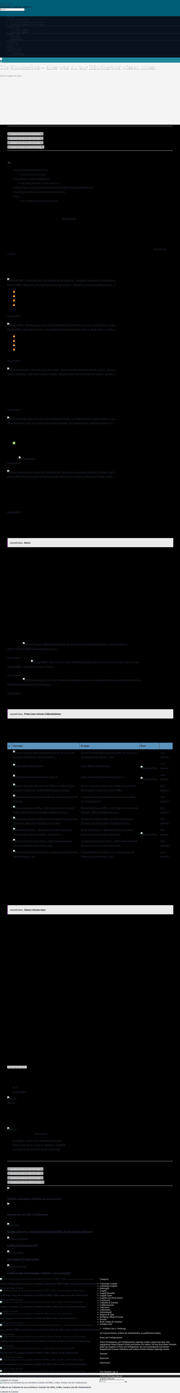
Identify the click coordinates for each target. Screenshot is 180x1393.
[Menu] (1, 59)
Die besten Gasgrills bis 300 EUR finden (28, 22)
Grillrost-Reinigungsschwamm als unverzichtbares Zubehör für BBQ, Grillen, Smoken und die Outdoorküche (49, 1284)
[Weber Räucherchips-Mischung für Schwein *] (35, 776)
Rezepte (103, 1319)
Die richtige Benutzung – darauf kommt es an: (40, 183)
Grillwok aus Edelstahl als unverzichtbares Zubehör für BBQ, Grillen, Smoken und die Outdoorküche (45, 1387)
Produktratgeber (14, 51)
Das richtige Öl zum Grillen (23, 1259)
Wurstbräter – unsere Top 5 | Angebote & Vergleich (37, 1140)
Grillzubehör (105, 1310)
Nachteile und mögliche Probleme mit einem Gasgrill (34, 1198)
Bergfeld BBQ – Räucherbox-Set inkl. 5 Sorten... (31, 666)
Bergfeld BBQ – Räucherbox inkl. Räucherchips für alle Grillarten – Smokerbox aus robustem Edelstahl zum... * (61, 284)
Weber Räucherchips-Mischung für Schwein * (103, 776)
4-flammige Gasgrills (108, 1286)
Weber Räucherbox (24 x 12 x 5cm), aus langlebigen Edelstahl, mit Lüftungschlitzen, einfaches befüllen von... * (61, 423)
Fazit (17, 196)
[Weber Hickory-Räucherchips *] (28, 766)
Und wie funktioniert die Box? (33, 174)
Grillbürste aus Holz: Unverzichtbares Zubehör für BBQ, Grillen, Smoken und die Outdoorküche (43, 1307)
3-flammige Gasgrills (19, 29)
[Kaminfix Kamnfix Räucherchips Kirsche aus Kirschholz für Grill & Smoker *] (46, 801)
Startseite (103, 1354)
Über (15, 1087)
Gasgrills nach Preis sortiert (18, 20)
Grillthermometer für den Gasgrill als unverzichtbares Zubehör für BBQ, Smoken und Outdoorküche (45, 1341)
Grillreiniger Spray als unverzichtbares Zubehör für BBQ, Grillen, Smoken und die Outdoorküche (44, 1295)
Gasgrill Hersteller (107, 1293)
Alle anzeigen (40, 1133)
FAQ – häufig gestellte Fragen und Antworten (40, 200)
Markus (3, 75)
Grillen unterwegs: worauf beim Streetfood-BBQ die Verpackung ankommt (50, 1231)
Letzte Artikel (19, 1091)
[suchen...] (126, 1381)
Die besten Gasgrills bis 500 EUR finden (28, 24)
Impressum (104, 1358)
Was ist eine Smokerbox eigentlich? (31, 170)
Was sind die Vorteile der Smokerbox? (32, 178)
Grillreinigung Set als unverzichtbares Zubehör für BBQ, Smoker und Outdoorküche (38, 1318)
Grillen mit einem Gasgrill (22, 1245)
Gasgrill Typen (13, 27)
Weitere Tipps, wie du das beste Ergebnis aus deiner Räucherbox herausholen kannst (54, 187)
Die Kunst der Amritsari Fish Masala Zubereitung (36, 1149)
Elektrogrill (15, 37)
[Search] (1, 62)
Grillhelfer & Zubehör (9, 1311)
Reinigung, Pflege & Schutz (11, 1288)
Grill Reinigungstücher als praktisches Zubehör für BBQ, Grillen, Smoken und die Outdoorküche (43, 1364)
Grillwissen (104, 1307)
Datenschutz (105, 1363)
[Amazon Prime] (27, 458)
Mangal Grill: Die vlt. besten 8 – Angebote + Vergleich (39, 1145)
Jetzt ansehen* (14, 316)
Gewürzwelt (105, 1300)
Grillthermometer (18, 54)
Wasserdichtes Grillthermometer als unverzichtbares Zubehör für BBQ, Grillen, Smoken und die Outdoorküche (50, 1330)
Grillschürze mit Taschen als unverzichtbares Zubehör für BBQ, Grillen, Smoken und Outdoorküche (45, 1376)
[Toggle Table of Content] (9, 163)
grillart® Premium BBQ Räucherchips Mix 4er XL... (32, 648)
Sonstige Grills (13, 34)
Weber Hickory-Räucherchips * (96, 766)
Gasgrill (103, 1291)
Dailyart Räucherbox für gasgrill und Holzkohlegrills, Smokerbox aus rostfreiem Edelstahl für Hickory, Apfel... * (61, 476)
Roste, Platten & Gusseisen (11, 1357)
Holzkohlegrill (69, 218)
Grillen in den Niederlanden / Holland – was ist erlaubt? (39, 1272)
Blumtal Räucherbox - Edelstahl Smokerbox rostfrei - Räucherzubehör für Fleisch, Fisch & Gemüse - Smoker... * (61, 374)
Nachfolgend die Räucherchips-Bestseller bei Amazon (40, 192)
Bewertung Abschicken (17, 1067)
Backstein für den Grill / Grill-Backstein (27, 1214)
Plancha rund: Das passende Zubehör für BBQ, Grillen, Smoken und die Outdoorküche (39, 1353)
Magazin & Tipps (14, 75)
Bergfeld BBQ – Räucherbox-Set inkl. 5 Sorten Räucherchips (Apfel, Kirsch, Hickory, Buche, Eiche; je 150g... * (61, 329)
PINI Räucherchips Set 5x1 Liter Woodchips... (29, 684)
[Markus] (12, 1098)
